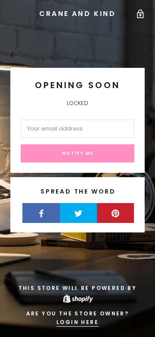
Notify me (77, 153)
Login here (77, 322)
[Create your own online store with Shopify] (77, 298)
